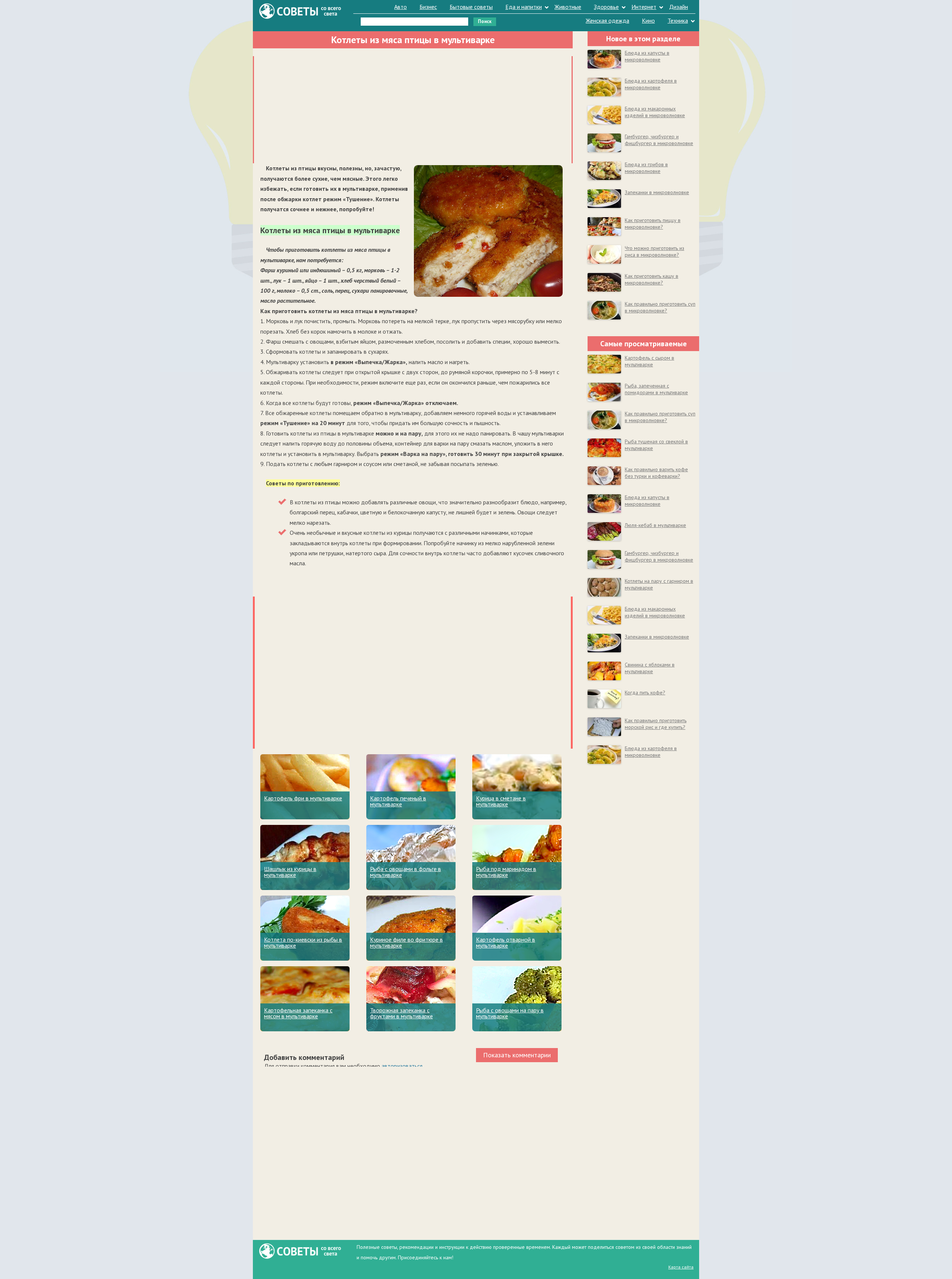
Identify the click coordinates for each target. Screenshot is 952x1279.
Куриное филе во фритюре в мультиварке (406, 942)
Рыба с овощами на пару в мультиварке (510, 1013)
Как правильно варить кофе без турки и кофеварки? (656, 472)
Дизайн (678, 6)
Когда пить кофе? (645, 692)
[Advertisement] (413, 108)
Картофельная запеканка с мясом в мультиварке (298, 1013)
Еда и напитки (523, 6)
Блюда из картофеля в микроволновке (651, 84)
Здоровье (606, 6)
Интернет (643, 6)
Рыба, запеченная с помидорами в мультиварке (656, 389)
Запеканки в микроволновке (657, 192)
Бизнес (428, 6)
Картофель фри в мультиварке (303, 798)
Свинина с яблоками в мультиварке (650, 668)
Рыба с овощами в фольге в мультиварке (405, 871)
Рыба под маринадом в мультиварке (506, 871)
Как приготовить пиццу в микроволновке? (653, 223)
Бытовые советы (471, 6)
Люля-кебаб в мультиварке (655, 525)
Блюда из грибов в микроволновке (646, 167)
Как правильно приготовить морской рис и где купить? (655, 723)
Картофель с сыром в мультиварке (649, 361)
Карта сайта (681, 1267)
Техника (678, 20)
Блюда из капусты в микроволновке (647, 56)
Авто (400, 6)
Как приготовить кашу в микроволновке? (651, 279)
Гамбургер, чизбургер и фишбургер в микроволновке (659, 140)
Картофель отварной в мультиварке (505, 942)
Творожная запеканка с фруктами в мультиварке (401, 1013)
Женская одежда (607, 20)
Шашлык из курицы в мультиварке (290, 871)
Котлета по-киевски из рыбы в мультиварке (303, 942)
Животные (567, 6)
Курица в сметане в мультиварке (501, 801)
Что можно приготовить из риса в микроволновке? (654, 251)
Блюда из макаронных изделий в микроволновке (655, 112)
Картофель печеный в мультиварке (398, 801)
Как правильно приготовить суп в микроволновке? (660, 307)
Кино (648, 20)
